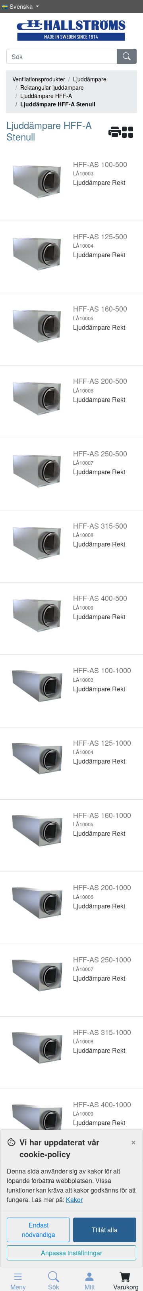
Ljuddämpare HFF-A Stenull (57, 104)
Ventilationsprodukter (38, 79)
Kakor (74, 1199)
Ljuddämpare (89, 79)
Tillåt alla (105, 1229)
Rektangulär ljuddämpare (52, 87)
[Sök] (127, 56)
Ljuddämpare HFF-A (46, 96)
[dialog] (71, 1210)
